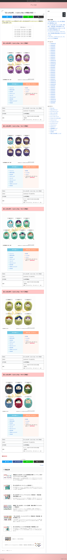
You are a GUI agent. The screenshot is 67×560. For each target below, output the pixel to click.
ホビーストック (13, 97)
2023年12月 (53, 80)
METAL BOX (12, 89)
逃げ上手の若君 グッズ (56, 133)
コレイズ (11, 95)
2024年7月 (53, 68)
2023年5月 (53, 90)
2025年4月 (53, 53)
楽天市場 (11, 181)
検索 (49, 11)
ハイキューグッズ (54, 121)
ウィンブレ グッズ (55, 116)
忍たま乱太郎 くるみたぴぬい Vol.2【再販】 (23, 31)
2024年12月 (53, 60)
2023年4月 (53, 92)
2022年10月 (53, 101)
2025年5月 (53, 52)
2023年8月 (53, 85)
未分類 (52, 131)
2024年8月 (53, 67)
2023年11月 (53, 82)
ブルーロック (53, 125)
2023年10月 (53, 84)
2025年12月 (53, 43)
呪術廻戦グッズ (54, 128)
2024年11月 (53, 62)
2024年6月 (53, 70)
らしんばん (27, 89)
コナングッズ (53, 119)
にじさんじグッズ (54, 111)
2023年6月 (53, 89)
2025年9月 (53, 45)
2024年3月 (53, 75)
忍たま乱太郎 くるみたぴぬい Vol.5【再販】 (23, 36)
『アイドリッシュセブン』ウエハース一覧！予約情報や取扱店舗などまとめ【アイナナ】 (57, 33)
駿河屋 (26, 87)
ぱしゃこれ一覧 (54, 113)
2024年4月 (53, 74)
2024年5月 (53, 72)
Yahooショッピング (13, 100)
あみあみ (11, 91)
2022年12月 (53, 99)
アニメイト (12, 87)
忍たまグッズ (5, 456)
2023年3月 (53, 94)
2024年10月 (53, 63)
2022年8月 (53, 102)
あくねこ (53, 108)
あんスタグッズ (54, 109)
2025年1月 (53, 58)
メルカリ (27, 91)
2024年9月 (53, 65)
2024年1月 (53, 79)
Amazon (11, 102)
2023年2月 (53, 96)
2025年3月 (53, 55)
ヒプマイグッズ (54, 123)
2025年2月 (53, 57)
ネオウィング (12, 93)
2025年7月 (53, 48)
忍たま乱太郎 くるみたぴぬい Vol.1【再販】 (23, 29)
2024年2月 (53, 77)
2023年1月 (53, 97)
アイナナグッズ (54, 114)
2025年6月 (53, 50)
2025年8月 (53, 46)
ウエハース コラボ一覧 (55, 118)
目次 (21, 27)
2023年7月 (53, 87)
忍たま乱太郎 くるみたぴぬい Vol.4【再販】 (23, 34)
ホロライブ (53, 126)
